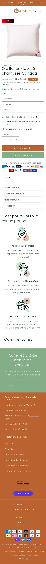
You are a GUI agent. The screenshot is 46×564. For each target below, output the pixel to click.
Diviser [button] (8, 177)
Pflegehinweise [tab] (12, 199)
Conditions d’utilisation (35, 551)
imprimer (9, 443)
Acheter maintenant (23, 155)
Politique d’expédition (18, 555)
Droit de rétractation (14, 454)
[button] (5, 10)
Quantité (5, 134)
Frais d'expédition (18, 82)
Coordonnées (33, 555)
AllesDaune (12, 544)
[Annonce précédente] (4, 3)
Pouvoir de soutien (10, 105)
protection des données (16, 460)
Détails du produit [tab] (14, 193)
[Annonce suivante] (41, 3)
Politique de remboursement (27, 547)
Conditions (10, 449)
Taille (4, 94)
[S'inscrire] (38, 385)
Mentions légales (24, 559)
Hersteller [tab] (9, 205)
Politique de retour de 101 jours (19, 471)
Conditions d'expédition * (17, 465)
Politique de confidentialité (14, 551)
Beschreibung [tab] (11, 187)
